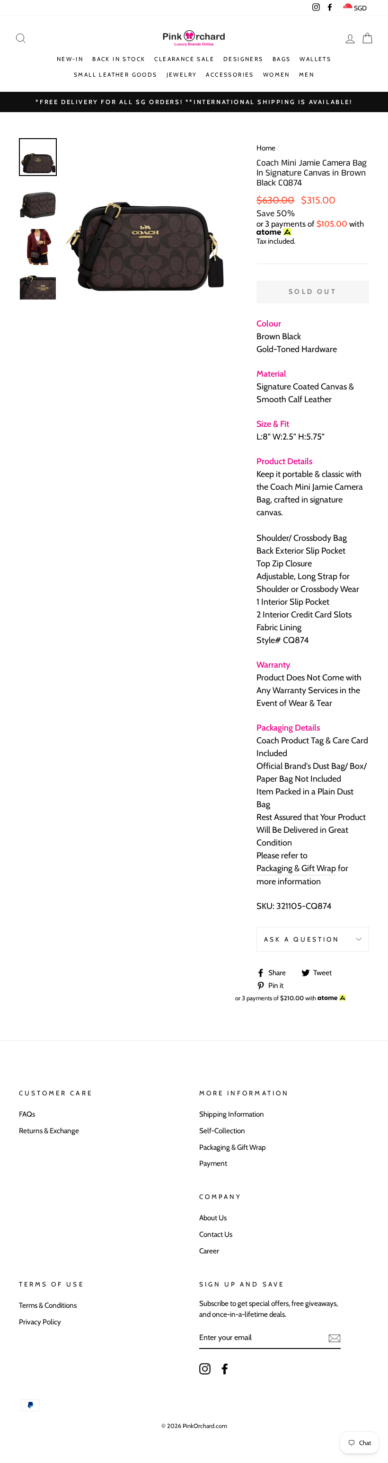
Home (265, 147)
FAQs (27, 1114)
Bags (282, 58)
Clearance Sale (184, 58)
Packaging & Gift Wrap (296, 868)
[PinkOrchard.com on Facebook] (224, 1369)
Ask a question (302, 939)
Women (276, 74)
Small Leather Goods (116, 74)
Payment (213, 1163)
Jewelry (182, 74)
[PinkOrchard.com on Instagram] (205, 1369)
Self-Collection (222, 1130)
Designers (243, 58)
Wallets (315, 58)
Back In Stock (118, 58)
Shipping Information (231, 1114)
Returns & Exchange (49, 1130)
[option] (144, 219)
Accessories (230, 74)
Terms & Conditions (48, 1305)
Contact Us (215, 1234)
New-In (70, 58)
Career (209, 1250)
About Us (213, 1217)
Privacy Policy (40, 1321)
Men (306, 74)
